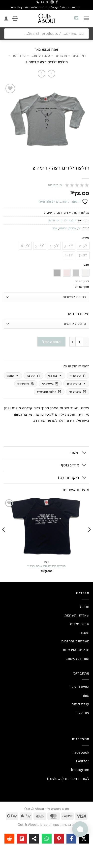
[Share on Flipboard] (22, 839)
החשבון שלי (79, 687)
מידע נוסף (70, 465)
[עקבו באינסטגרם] (52, 2)
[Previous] (89, 540)
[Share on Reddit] (9, 839)
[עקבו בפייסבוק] (56, 2)
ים (79, 228)
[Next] (4, 540)
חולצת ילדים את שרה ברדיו (46, 566)
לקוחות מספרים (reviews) (68, 778)
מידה (85, 238)
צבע (86, 265)
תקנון (85, 632)
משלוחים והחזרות (75, 641)
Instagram (80, 769)
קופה (85, 695)
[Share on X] (84, 839)
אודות (84, 606)
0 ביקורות (55, 185)
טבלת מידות (79, 624)
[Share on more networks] (34, 839)
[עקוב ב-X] (47, 2)
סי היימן (53, 220)
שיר (54, 228)
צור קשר (82, 712)
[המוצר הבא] (51, 73)
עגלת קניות (80, 704)
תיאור (74, 453)
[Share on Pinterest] (59, 839)
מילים (72, 228)
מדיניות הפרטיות (76, 650)
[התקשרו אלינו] (37, 2)
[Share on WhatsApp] (47, 839)
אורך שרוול (82, 287)
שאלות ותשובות (76, 615)
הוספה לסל (51, 341)
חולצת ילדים (68, 220)
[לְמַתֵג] (84, 453)
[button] (86, 18)
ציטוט (63, 228)
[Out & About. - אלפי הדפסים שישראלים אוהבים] (46, 18)
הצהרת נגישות (77, 658)
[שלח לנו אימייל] (42, 2)
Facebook (80, 752)
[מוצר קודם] (41, 73)
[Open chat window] (80, 829)
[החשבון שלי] (6, 18)
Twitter (82, 761)
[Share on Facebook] (71, 839)
